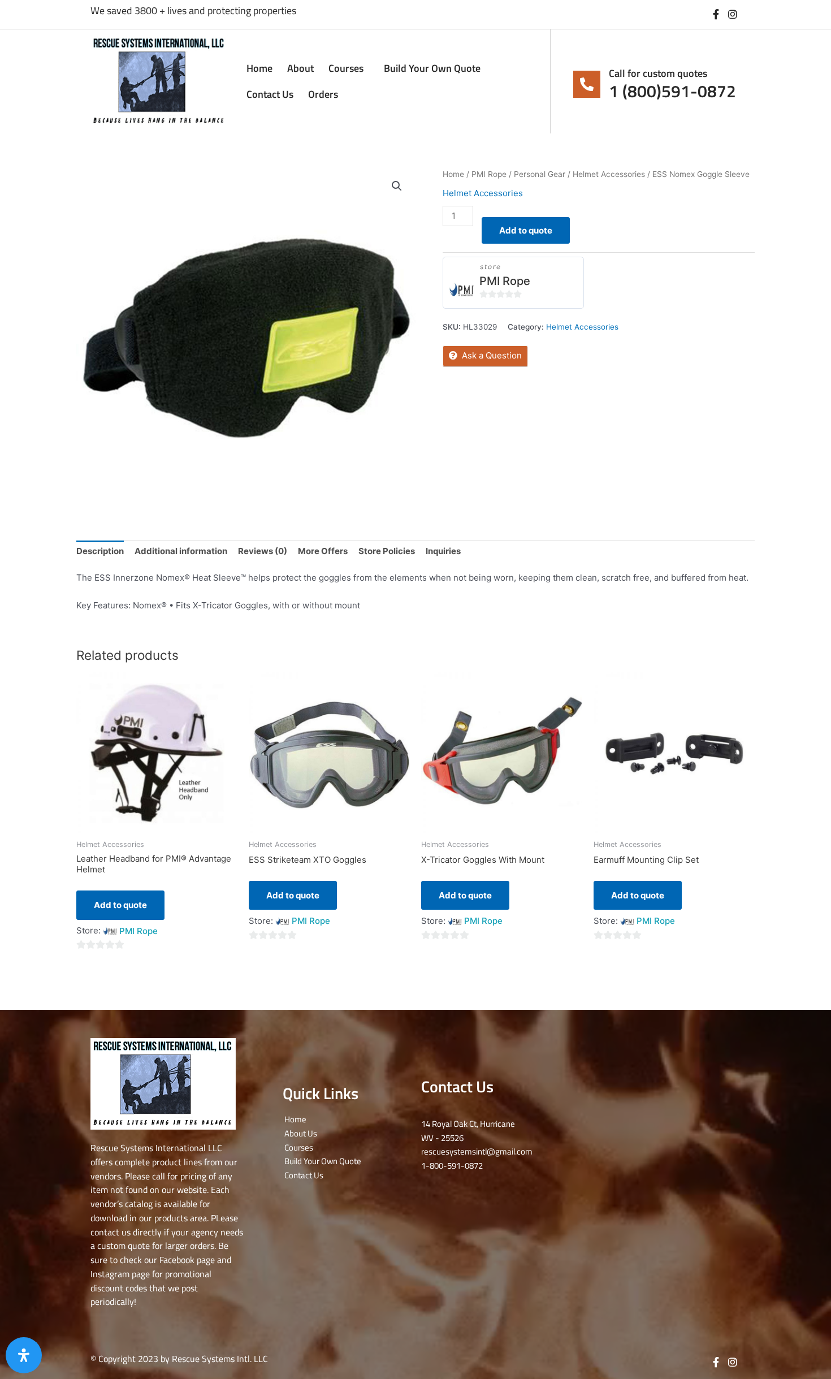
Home (259, 68)
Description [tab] (100, 551)
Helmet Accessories (609, 174)
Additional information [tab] (181, 551)
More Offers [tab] (323, 551)
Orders (323, 94)
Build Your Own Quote (432, 68)
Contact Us (269, 94)
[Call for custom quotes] (586, 84)
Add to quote (525, 230)
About (300, 68)
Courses (345, 68)
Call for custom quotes (658, 73)
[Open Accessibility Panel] (24, 1355)
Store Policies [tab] (386, 551)
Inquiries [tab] (443, 551)
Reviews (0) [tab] (262, 551)
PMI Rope (489, 174)
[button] (397, 186)
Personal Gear (539, 174)
